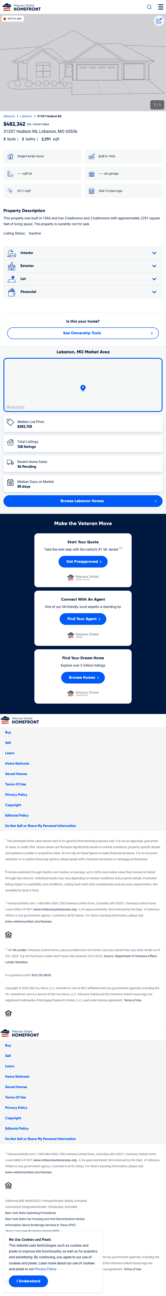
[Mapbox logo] (15, 407)
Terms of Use (132, 1000)
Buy (8, 732)
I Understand (28, 1281)
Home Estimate (17, 763)
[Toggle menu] (160, 7)
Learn (9, 753)
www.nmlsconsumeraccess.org (55, 909)
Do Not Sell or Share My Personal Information (40, 826)
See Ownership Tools (82, 333)
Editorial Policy (17, 815)
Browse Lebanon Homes (82, 501)
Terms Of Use (15, 784)
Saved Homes (16, 774)
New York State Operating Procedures (30, 1213)
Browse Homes (82, 678)
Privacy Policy (16, 794)
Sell (8, 742)
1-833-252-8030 (40, 975)
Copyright (13, 805)
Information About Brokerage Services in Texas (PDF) (40, 1225)
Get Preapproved (82, 562)
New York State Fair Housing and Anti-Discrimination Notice (45, 1219)
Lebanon (26, 116)
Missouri (9, 116)
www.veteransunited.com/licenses (28, 921)
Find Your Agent (82, 619)
